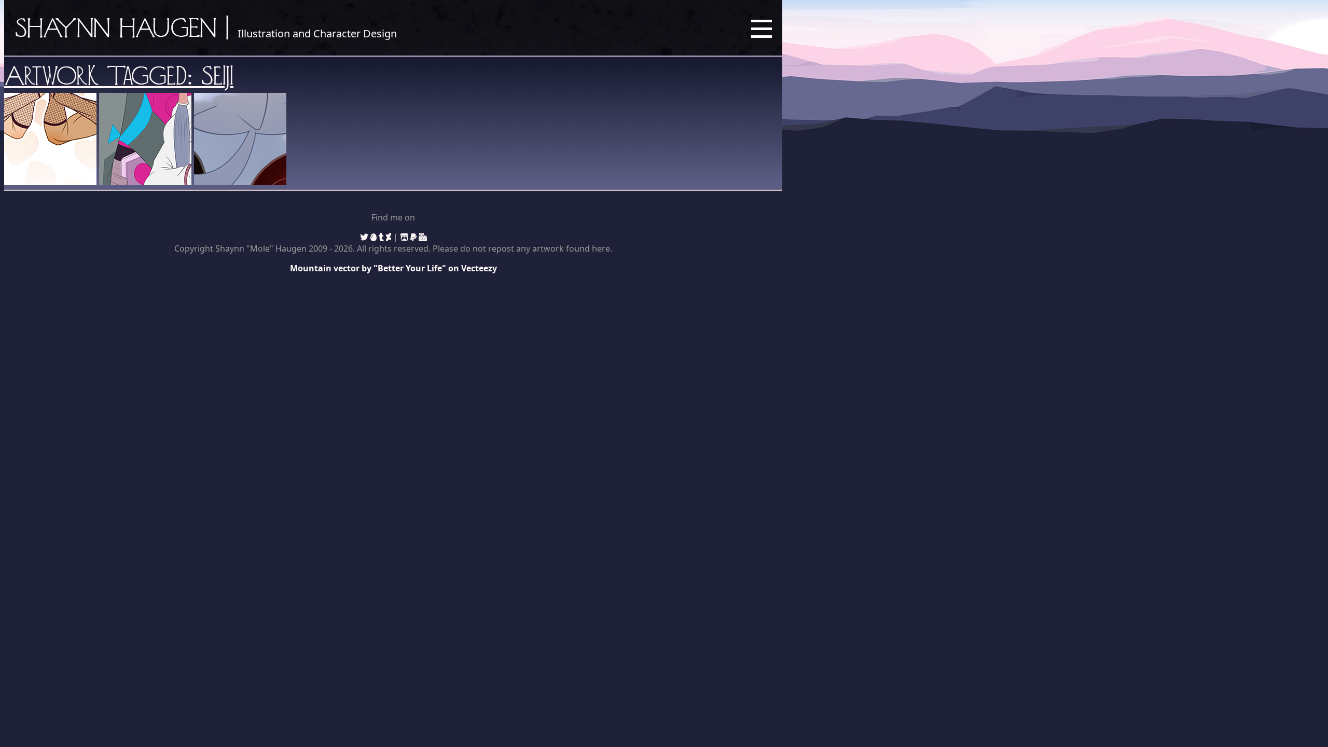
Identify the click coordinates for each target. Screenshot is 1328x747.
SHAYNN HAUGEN (116, 27)
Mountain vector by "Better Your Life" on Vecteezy (393, 268)
